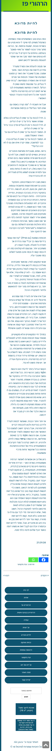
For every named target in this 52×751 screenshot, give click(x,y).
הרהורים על (26, 605)
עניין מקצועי (22, 564)
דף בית (26, 590)
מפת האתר (26, 672)
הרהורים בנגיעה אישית (26, 612)
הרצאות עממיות (26, 650)
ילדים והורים (26, 635)
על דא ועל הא (26, 665)
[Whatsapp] (33, 559)
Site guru (18, 741)
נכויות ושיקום (26, 642)
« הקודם (45, 575)
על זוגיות (26, 627)
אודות (26, 597)
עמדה (26, 620)
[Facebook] (43, 559)
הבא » (6, 575)
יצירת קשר (26, 680)
